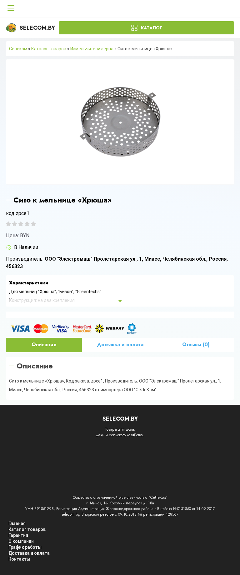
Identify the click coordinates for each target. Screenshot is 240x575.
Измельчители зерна (91, 48)
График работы (25, 547)
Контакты (19, 559)
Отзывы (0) (196, 344)
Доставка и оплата (120, 344)
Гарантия (18, 535)
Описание (44, 344)
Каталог (151, 28)
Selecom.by (37, 28)
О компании (21, 541)
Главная (17, 523)
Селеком (18, 48)
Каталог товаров (48, 48)
